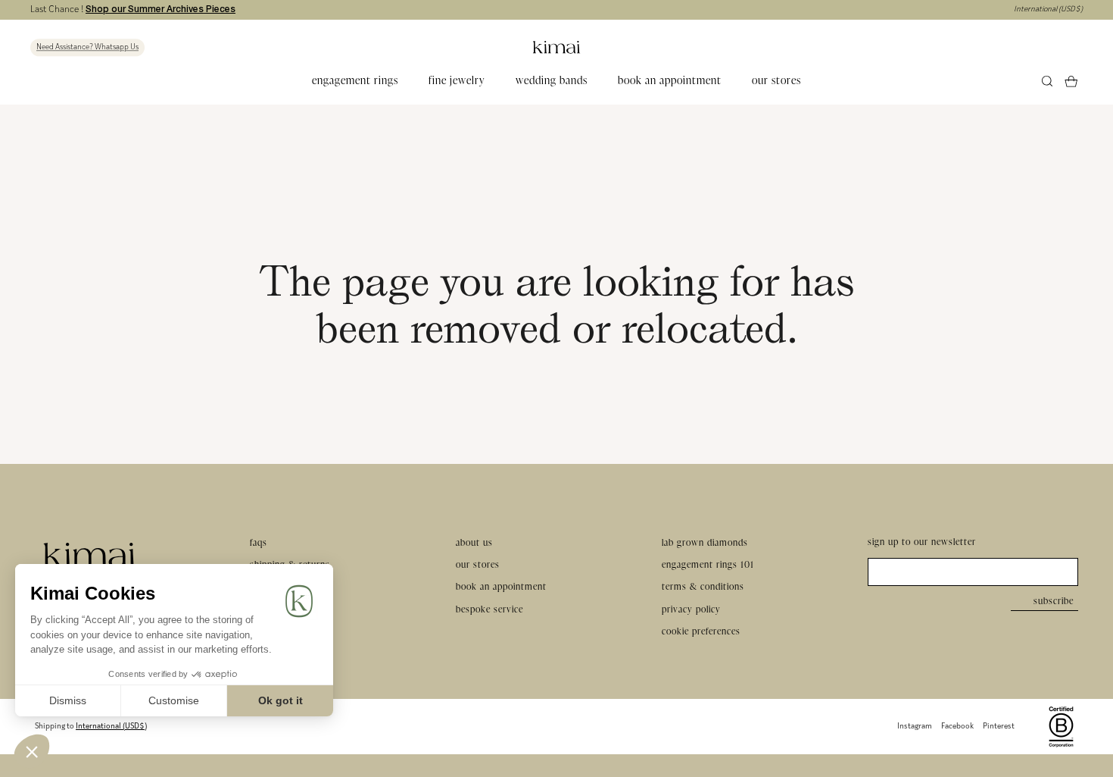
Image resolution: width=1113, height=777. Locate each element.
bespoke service (489, 609)
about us (474, 542)
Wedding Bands (552, 80)
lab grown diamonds (705, 542)
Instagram (914, 726)
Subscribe (1054, 600)
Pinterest (999, 726)
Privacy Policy (691, 609)
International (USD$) (1048, 9)
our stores (776, 80)
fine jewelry (457, 80)
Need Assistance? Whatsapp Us (87, 47)
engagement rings (355, 80)
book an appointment (670, 80)
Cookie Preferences (701, 631)
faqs (258, 542)
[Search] (1047, 81)
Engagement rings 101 (708, 564)
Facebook (957, 726)
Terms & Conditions (703, 586)
